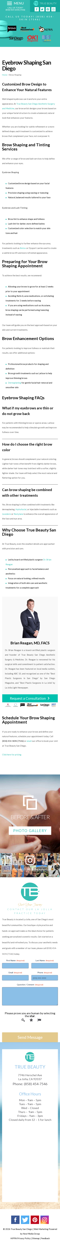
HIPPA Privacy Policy (20, 1238)
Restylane (18, 514)
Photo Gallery (30, 830)
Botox (23, 248)
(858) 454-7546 (35, 1084)
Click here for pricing (11, 754)
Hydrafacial (20, 509)
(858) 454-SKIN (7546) (15, 10)
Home (4, 75)
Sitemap (35, 1238)
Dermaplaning (14, 382)
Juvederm (6, 514)
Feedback (45, 1238)
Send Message (30, 1037)
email (29, 741)
